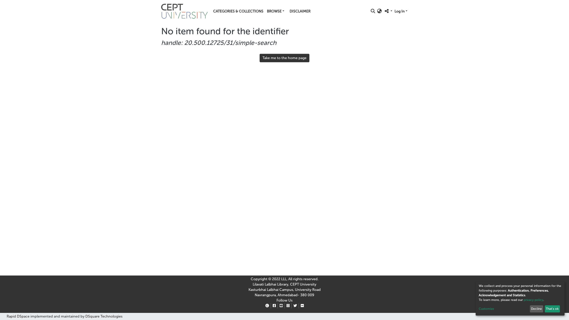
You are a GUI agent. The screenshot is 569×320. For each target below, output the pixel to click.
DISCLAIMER (300, 11)
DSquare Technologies (103, 316)
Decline (536, 309)
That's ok (552, 309)
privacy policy (533, 300)
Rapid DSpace (18, 316)
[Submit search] (373, 11)
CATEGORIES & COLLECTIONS (238, 11)
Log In (400, 11)
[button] (379, 11)
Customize (486, 309)
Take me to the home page (284, 58)
